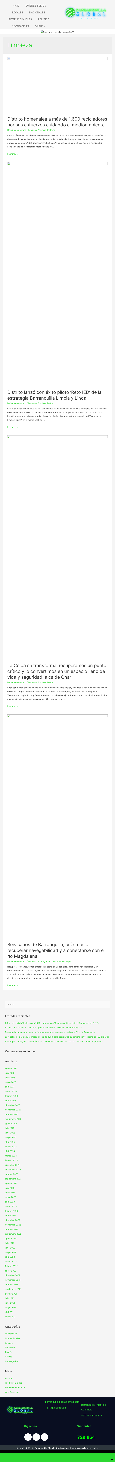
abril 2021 (9, 1312)
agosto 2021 (11, 1294)
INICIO (15, 5)
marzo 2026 (11, 1091)
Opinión (8, 1352)
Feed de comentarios (15, 1387)
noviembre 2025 (13, 1110)
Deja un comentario (16, 130)
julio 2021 (9, 1298)
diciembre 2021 (12, 1275)
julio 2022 (9, 1243)
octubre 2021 (11, 1284)
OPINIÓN (40, 26)
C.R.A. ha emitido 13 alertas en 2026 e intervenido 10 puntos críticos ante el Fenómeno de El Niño (52, 1023)
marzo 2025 (11, 1146)
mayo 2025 (10, 1137)
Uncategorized (44, 961)
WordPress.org (12, 1392)
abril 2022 (10, 1257)
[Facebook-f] (28, 1437)
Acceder (9, 1378)
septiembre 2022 (13, 1234)
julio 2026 (10, 1073)
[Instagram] (36, 1437)
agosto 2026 (11, 1068)
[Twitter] (44, 1437)
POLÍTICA (43, 19)
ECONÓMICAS (20, 26)
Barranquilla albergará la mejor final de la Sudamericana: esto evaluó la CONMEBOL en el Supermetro (54, 1041)
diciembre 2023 (12, 1165)
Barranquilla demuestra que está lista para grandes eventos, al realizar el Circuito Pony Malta (50, 1032)
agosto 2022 (11, 1238)
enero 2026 (10, 1100)
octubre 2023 (11, 1174)
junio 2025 (10, 1133)
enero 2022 (10, 1271)
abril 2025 (10, 1142)
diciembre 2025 (12, 1105)
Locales (32, 130)
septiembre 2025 (13, 1119)
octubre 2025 (11, 1114)
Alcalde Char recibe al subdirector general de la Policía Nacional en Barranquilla (43, 1027)
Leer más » (12, 154)
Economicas (11, 1333)
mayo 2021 (10, 1307)
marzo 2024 (11, 1156)
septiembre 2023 (13, 1179)
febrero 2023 (11, 1211)
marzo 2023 (11, 1206)
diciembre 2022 (12, 1220)
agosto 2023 (11, 1183)
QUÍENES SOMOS (35, 5)
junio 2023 (10, 1192)
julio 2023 (10, 1188)
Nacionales (10, 1347)
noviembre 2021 (13, 1280)
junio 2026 (10, 1077)
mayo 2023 (10, 1197)
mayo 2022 (10, 1252)
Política (8, 1356)
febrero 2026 (11, 1096)
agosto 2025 (11, 1123)
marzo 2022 (11, 1261)
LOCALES (17, 12)
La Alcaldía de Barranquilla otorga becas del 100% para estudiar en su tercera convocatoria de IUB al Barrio (57, 1037)
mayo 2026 (10, 1082)
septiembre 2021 (13, 1289)
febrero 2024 (11, 1160)
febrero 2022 (11, 1266)
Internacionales (12, 1338)
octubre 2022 (11, 1229)
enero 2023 (10, 1215)
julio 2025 (9, 1128)
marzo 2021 (10, 1316)
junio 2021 (10, 1303)
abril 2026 (10, 1087)
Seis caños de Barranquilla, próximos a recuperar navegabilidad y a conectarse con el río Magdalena (56, 950)
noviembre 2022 (13, 1225)
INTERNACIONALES (20, 19)
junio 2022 (10, 1248)
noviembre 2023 (13, 1169)
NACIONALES (37, 12)
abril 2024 (10, 1151)
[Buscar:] (57, 1004)
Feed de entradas (13, 1383)
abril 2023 (10, 1202)
